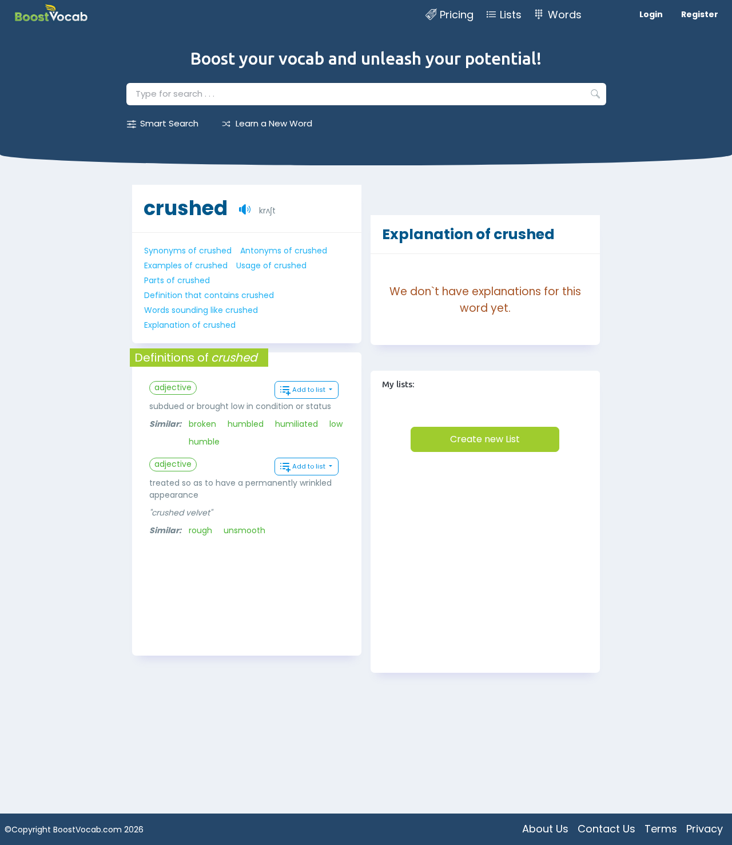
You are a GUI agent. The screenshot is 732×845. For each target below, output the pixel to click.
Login (651, 14)
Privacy (704, 829)
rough (200, 530)
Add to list (309, 389)
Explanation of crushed (190, 325)
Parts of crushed (177, 280)
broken (202, 424)
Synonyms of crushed (188, 250)
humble (204, 441)
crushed (186, 208)
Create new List (485, 439)
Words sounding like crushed (201, 310)
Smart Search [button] (169, 123)
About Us (545, 829)
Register (699, 14)
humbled (246, 424)
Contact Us (606, 829)
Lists (511, 14)
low (336, 424)
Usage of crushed (271, 265)
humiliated (296, 424)
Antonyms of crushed (283, 250)
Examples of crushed (186, 265)
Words (565, 14)
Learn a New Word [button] (274, 123)
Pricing (457, 14)
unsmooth (244, 530)
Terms (661, 829)
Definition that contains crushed (209, 295)
